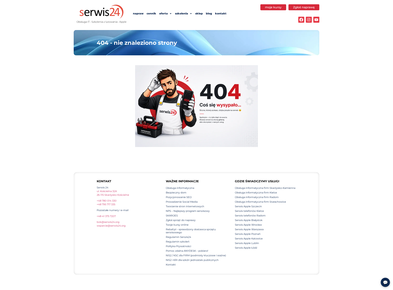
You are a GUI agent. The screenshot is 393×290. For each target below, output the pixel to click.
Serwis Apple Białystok (249, 220)
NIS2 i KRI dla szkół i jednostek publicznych (192, 260)
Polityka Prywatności (178, 246)
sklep (199, 13)
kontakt (220, 13)
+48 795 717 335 (106, 204)
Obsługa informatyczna (180, 188)
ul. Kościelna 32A (107, 191)
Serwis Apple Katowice (249, 238)
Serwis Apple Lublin (247, 243)
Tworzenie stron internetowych (185, 206)
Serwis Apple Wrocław (248, 224)
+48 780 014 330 (107, 200)
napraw (138, 13)
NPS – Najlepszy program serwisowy (188, 211)
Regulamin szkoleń (177, 241)
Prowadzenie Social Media (182, 201)
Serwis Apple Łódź (246, 247)
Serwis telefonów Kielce (249, 211)
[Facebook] (301, 20)
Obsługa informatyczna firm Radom (257, 197)
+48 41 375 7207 (106, 216)
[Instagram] (309, 20)
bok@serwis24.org (108, 222)
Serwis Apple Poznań (248, 234)
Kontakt (171, 264)
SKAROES (172, 215)
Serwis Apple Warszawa (249, 229)
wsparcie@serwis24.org (111, 225)
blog (209, 13)
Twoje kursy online (177, 224)
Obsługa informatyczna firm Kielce (256, 192)
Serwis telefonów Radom (250, 215)
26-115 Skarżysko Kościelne (113, 194)
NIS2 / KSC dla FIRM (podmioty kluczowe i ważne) (196, 255)
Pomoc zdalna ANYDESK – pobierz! (187, 250)
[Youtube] (316, 20)
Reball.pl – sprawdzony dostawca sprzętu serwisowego (191, 231)
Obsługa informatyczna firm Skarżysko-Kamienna (265, 188)
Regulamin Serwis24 (178, 237)
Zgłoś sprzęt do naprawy (181, 220)
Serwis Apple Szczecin (248, 206)
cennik (151, 13)
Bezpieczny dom (176, 192)
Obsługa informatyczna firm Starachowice (260, 201)
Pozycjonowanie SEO (179, 197)
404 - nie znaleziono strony (137, 42)
